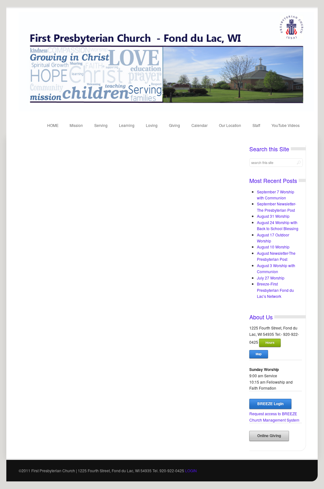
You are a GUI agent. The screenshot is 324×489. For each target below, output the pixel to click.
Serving (101, 125)
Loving (152, 125)
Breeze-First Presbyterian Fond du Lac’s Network (275, 290)
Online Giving (269, 435)
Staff (256, 125)
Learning (126, 125)
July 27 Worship (270, 277)
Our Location (230, 125)
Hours (269, 342)
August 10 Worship (273, 246)
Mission (76, 125)
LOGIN (191, 470)
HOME (53, 125)
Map (259, 354)
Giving (174, 125)
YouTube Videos (285, 125)
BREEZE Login (270, 403)
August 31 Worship (273, 216)
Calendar (199, 125)
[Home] (166, 109)
